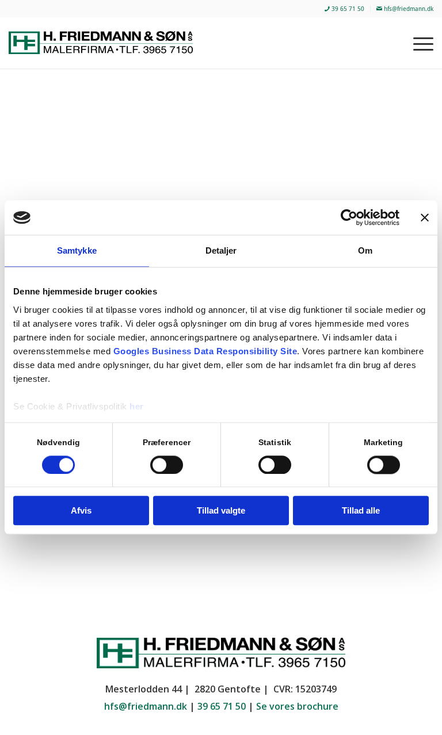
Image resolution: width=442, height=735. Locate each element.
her (136, 406)
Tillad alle (361, 511)
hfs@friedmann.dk (407, 8)
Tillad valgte (221, 511)
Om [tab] (365, 250)
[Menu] (417, 42)
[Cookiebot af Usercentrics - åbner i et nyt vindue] (349, 217)
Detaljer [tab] (221, 250)
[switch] (166, 464)
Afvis (81, 511)
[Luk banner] (425, 217)
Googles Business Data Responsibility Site (205, 351)
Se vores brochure (297, 706)
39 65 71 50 (347, 8)
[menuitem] (345, 9)
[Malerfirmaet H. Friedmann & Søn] (108, 42)
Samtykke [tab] (77, 250)
